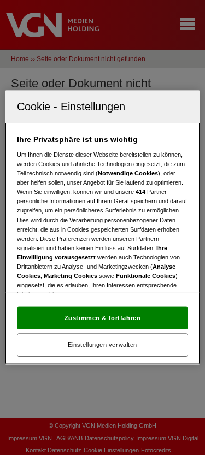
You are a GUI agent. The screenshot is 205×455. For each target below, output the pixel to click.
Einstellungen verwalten (102, 344)
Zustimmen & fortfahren (103, 317)
